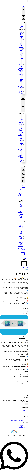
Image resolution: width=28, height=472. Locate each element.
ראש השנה (23, 186)
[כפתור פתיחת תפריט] (27, 1)
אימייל (26, 397)
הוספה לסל (24, 313)
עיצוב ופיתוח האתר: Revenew (20, 438)
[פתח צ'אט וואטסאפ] (14, 471)
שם (27, 395)
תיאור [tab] (24, 336)
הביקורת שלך (24, 383)
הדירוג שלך (25, 381)
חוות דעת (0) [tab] (22, 338)
